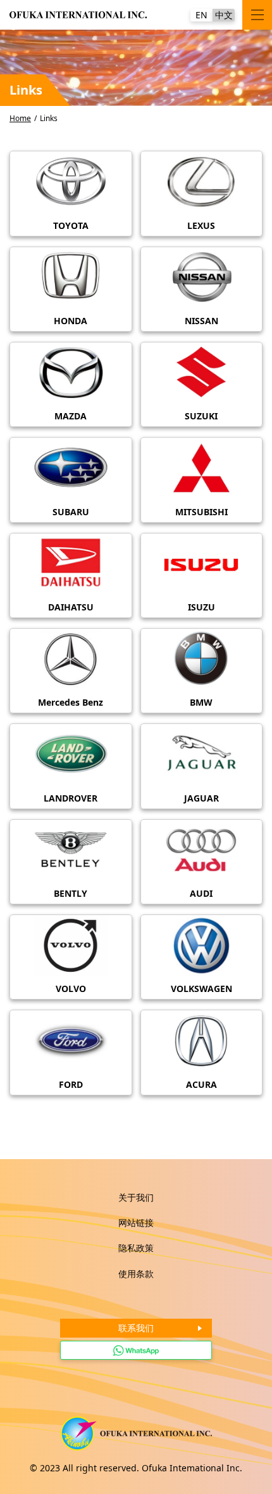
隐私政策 (136, 1248)
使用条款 (136, 1274)
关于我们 (136, 1197)
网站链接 (136, 1222)
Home (20, 118)
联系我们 (136, 1328)
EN (201, 15)
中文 (224, 15)
